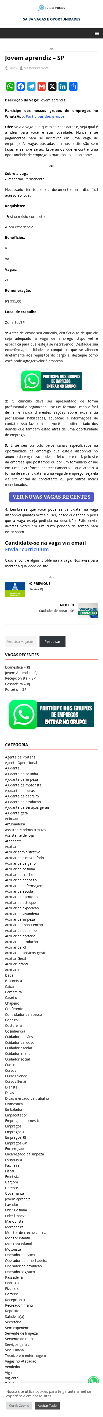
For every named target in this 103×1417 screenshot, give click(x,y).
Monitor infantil (17, 1238)
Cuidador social (17, 1059)
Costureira (13, 1025)
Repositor (13, 1310)
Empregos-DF (16, 1131)
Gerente (11, 1187)
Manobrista (14, 1221)
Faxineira (12, 1165)
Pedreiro (12, 1282)
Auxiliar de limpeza (20, 919)
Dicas (9, 1092)
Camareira (13, 992)
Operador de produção (23, 1266)
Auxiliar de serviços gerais (25, 952)
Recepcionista (16, 1299)
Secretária (13, 1322)
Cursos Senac (16, 1075)
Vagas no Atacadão (20, 1361)
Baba (9, 975)
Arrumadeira (15, 824)
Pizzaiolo (12, 1288)
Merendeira (14, 1227)
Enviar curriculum (27, 549)
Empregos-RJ (15, 1137)
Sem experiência (18, 1327)
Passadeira (14, 1277)
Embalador (13, 1109)
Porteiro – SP (15, 689)
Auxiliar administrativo (22, 852)
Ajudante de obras (20, 790)
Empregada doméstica (23, 1120)
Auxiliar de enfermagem (24, 885)
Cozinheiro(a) (15, 1031)
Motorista (13, 1249)
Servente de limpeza (21, 1333)
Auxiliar (10, 846)
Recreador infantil (19, 1305)
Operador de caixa (20, 1254)
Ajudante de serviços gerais (27, 807)
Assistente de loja (19, 835)
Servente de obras (19, 1338)
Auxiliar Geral (15, 958)
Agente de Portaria (20, 757)
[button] (96, 33)
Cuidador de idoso (19, 1042)
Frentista (12, 1176)
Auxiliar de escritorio (21, 896)
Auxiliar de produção (21, 941)
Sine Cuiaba (14, 1350)
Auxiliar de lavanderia (22, 913)
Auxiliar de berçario (20, 863)
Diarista (11, 1087)
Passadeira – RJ (17, 684)
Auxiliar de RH (16, 947)
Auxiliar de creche (19, 874)
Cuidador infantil (18, 1053)
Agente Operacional (21, 762)
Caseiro (11, 997)
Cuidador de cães (19, 1036)
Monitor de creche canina (25, 1232)
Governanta (14, 1193)
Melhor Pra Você (36, 68)
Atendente (13, 841)
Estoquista (13, 1159)
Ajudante (12, 768)
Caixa (9, 986)
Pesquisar (52, 641)
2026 (13, 68)
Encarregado (15, 1148)
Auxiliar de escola (19, 891)
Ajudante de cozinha (21, 773)
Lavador (11, 1204)
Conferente (14, 1008)
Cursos (10, 1070)
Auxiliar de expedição (22, 908)
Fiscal (9, 1171)
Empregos (13, 1126)
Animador (13, 818)
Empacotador (16, 1115)
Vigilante (11, 1378)
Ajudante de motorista (23, 785)
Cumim (10, 1064)
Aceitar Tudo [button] (47, 1405)
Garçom (11, 1182)
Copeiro (11, 1020)
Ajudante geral (16, 813)
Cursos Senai (15, 1081)
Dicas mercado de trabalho (27, 1098)
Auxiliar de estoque (20, 902)
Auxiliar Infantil (16, 964)
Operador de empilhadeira (26, 1260)
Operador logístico (20, 1271)
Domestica (14, 1103)
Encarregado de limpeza (24, 1154)
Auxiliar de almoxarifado (24, 857)
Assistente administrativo (25, 829)
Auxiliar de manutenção (24, 924)
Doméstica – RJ (17, 667)
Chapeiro (12, 1003)
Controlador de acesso (23, 1014)
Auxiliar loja (14, 969)
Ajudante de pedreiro (22, 796)
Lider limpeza (15, 1215)
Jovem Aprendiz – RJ (21, 672)
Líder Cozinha (16, 1210)
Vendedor (12, 1366)
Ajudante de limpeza (21, 779)
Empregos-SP (16, 1143)
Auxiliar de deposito (21, 880)
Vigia (8, 1372)
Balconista (13, 980)
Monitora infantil (18, 1243)
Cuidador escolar (18, 1048)
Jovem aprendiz (17, 1199)
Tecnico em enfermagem (25, 1355)
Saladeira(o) (14, 1316)
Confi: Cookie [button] (19, 1405)
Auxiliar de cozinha (20, 869)
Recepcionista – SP (20, 678)
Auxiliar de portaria (20, 936)
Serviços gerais (17, 1344)
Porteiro (11, 1294)
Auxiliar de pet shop (21, 930)
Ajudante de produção (23, 801)
